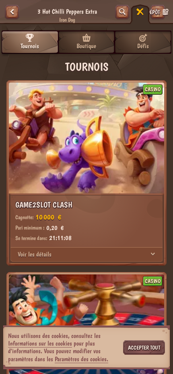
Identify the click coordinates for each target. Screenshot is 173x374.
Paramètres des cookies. (81, 359)
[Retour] (12, 12)
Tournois (30, 46)
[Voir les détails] (152, 254)
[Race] (140, 12)
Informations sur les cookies (40, 343)
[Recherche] (122, 12)
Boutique (86, 46)
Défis (143, 46)
